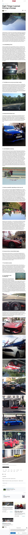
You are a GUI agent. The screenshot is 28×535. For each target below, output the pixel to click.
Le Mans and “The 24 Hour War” (7, 507)
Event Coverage (8, 488)
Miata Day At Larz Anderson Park (10, 489)
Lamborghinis (18, 189)
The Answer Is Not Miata (6, 496)
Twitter (20, 33)
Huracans (22, 197)
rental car (8, 471)
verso (16, 471)
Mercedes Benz (4, 118)
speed (11, 471)
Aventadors (18, 197)
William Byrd (5, 10)
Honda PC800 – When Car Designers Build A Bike (19, 511)
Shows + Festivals (12, 488)
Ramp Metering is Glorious (6, 523)
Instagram (23, 33)
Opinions (4, 495)
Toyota (14, 471)
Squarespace (14, 465)
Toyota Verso (18, 48)
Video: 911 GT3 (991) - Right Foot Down (10, 478)
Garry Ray (5, 511)
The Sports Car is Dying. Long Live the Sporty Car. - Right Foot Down (14, 480)
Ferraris (14, 189)
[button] (24, 1)
